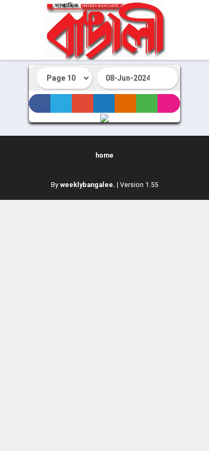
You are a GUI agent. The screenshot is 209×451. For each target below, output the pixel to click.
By (83, 185)
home (104, 155)
